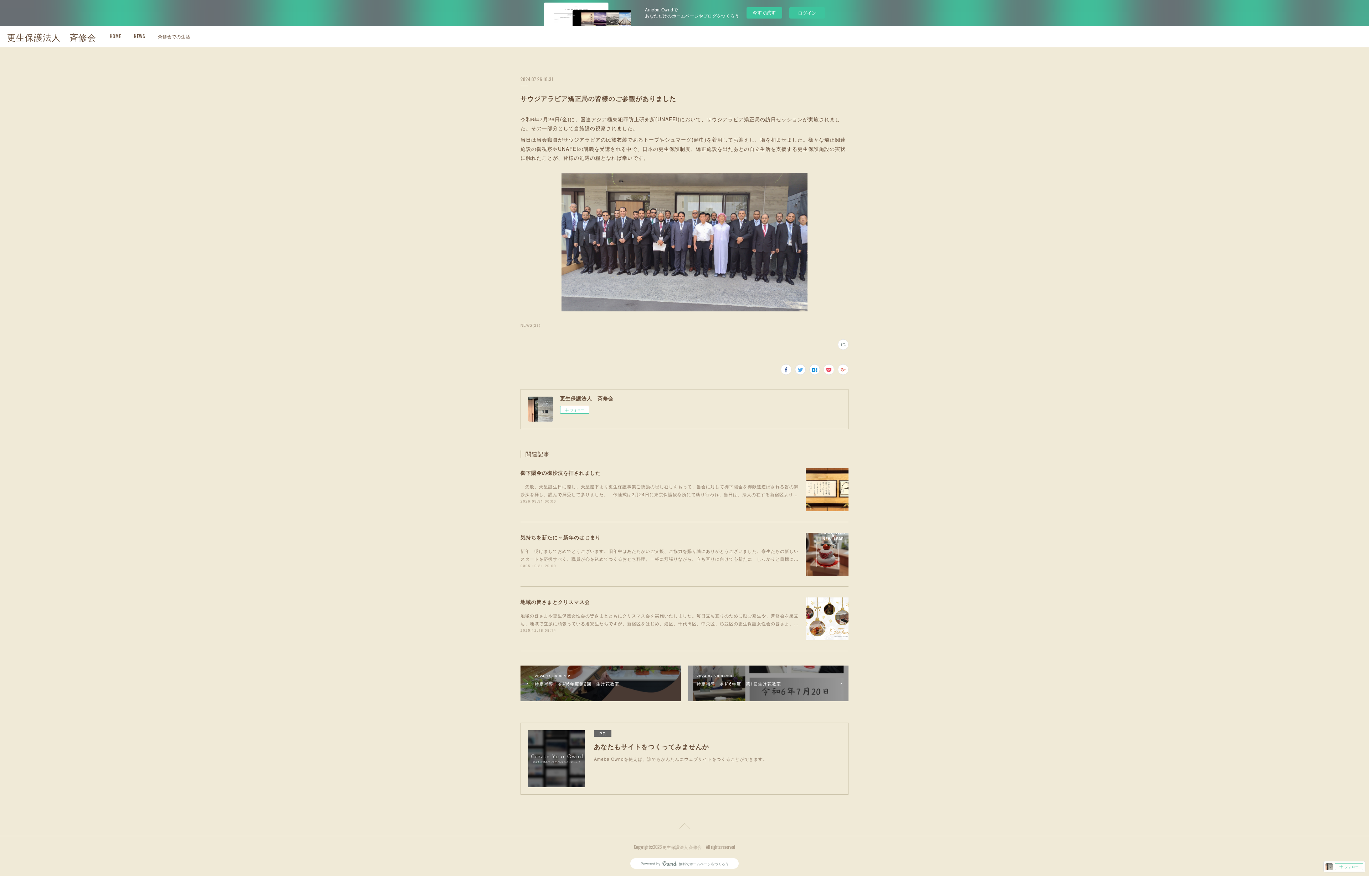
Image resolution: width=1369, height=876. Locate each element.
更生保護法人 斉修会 (51, 36)
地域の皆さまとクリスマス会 (555, 601)
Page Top (684, 827)
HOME (115, 36)
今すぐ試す (764, 12)
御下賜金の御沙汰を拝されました (561, 472)
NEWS (139, 36)
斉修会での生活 (174, 36)
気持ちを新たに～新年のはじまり (561, 537)
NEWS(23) (530, 325)
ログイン (807, 12)
